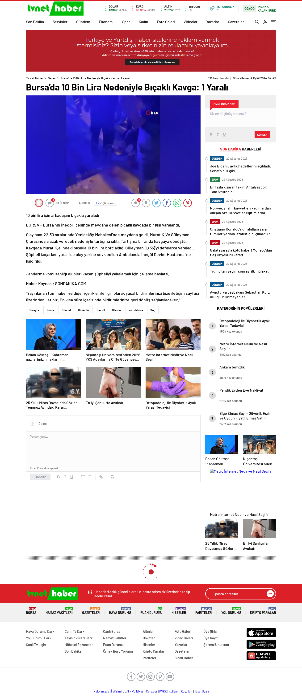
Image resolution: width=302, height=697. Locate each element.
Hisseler (179, 611)
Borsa (31, 611)
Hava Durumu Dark (40, 631)
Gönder (40, 477)
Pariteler (203, 611)
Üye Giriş (210, 631)
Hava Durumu (120, 611)
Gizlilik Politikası (133, 691)
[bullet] (89, 477)
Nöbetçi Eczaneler (79, 644)
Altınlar (148, 631)
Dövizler (149, 638)
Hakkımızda (101, 691)
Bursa (50, 310)
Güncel (66, 310)
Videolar (190, 21)
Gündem (83, 21)
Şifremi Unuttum (216, 644)
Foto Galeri (166, 21)
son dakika (136, 310)
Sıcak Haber (184, 658)
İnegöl (101, 310)
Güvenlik (83, 310)
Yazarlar (212, 21)
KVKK (163, 691)
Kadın (143, 21)
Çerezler (151, 691)
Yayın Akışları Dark (79, 638)
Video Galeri (184, 638)
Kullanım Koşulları (181, 691)
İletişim (116, 691)
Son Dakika (35, 21)
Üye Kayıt (210, 638)
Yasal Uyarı (201, 691)
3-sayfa (34, 310)
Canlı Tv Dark (74, 631)
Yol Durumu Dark (38, 638)
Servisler (60, 21)
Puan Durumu (151, 611)
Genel (51, 78)
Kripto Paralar (263, 611)
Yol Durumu (231, 611)
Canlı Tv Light (36, 644)
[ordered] (83, 477)
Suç (152, 310)
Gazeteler (236, 21)
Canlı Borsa (111, 631)
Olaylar (116, 310)
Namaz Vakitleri (59, 611)
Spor (126, 21)
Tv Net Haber (34, 78)
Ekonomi (106, 21)
